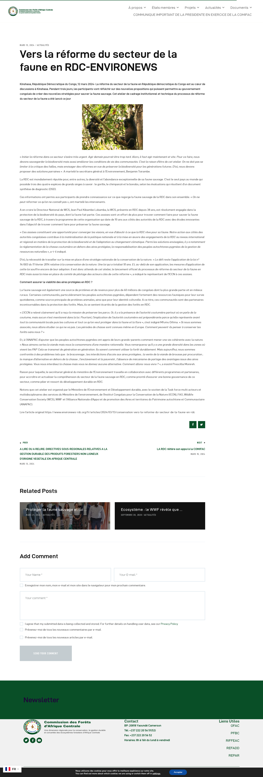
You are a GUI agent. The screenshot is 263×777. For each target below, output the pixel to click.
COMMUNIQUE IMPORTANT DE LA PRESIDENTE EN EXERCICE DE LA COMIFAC (192, 14)
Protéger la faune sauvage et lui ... (56, 509)
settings (156, 773)
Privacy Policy (169, 623)
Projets (190, 7)
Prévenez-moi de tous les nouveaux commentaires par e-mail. (63, 629)
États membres (163, 7)
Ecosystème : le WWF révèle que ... (151, 509)
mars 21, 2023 (33, 515)
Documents (239, 7)
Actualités (213, 7)
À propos (135, 7)
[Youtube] (39, 740)
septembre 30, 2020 (131, 515)
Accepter (178, 772)
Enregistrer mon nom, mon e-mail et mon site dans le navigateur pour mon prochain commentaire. (85, 585)
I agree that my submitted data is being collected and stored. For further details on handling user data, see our (101, 623)
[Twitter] (26, 740)
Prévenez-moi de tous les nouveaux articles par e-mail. (59, 637)
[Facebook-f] (32, 740)
